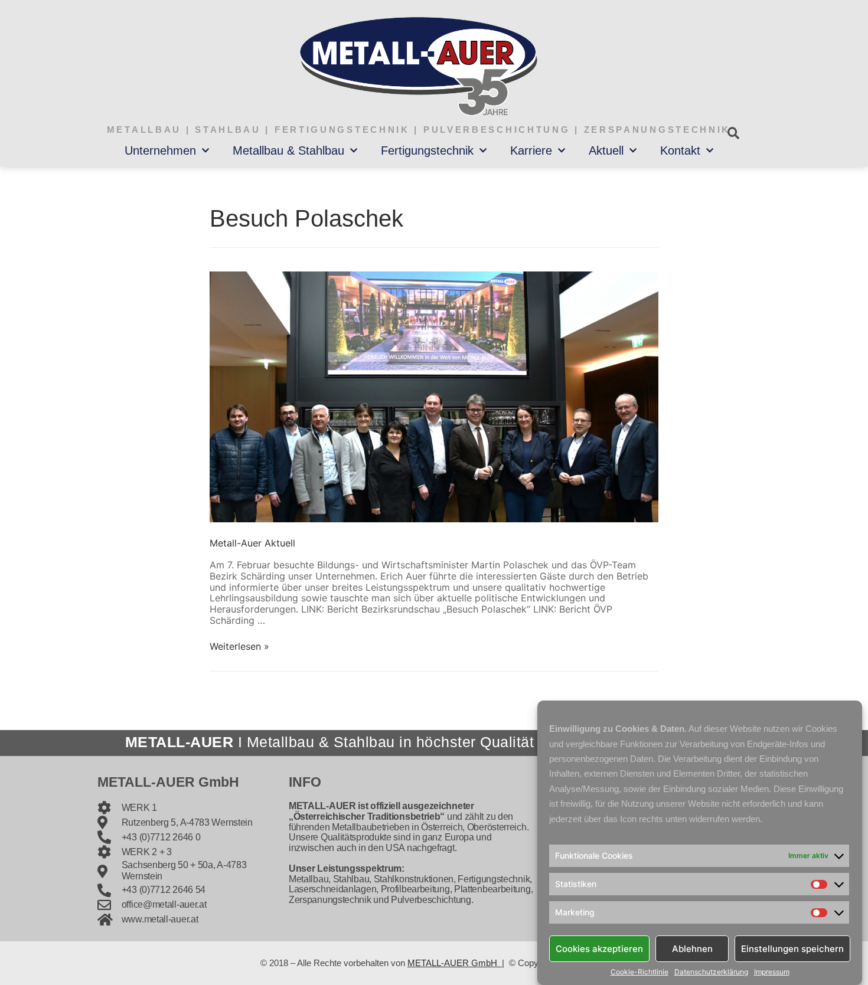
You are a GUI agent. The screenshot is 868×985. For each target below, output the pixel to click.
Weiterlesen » (239, 646)
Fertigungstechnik (427, 150)
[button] (733, 133)
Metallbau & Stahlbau (288, 150)
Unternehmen (160, 150)
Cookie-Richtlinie (639, 972)
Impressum (771, 972)
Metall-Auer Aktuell (252, 543)
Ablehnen (692, 948)
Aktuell (606, 150)
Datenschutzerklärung (711, 972)
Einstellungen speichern (792, 948)
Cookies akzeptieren (599, 948)
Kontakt (680, 150)
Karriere (531, 150)
